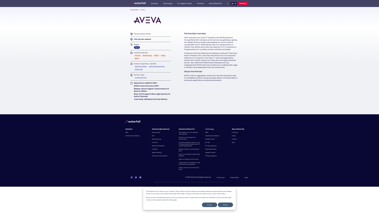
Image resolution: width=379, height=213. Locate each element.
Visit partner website (142, 39)
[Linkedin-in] (136, 177)
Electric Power (156, 132)
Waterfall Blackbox (210, 149)
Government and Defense (159, 156)
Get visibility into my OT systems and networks (188, 133)
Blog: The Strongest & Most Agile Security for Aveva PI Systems (152, 95)
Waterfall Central (210, 152)
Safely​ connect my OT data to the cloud (189, 168)
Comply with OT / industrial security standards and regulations (189, 163)
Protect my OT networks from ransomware (187, 138)
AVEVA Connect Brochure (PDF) (146, 86)
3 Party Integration (211, 156)
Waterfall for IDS (210, 139)
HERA (126, 132)
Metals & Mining (156, 152)
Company (235, 132)
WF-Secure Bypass (211, 146)
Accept (209, 205)
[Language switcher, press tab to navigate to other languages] (234, 3)
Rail (153, 136)
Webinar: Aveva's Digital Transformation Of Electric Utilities (151, 90)
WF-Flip (207, 142)
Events (234, 136)
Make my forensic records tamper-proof (189, 150)
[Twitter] (140, 177)
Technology (209, 129)
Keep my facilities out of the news (189, 159)
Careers (234, 139)
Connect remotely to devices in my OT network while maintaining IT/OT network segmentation (189, 144)
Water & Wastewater (158, 146)
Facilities (154, 149)
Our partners (134, 10)
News (233, 142)
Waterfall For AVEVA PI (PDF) (145, 83)
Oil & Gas (155, 142)
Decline (225, 205)
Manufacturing (156, 139)
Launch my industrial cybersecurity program (189, 155)
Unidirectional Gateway (132, 136)
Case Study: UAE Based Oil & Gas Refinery (150, 99)
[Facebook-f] (131, 177)
